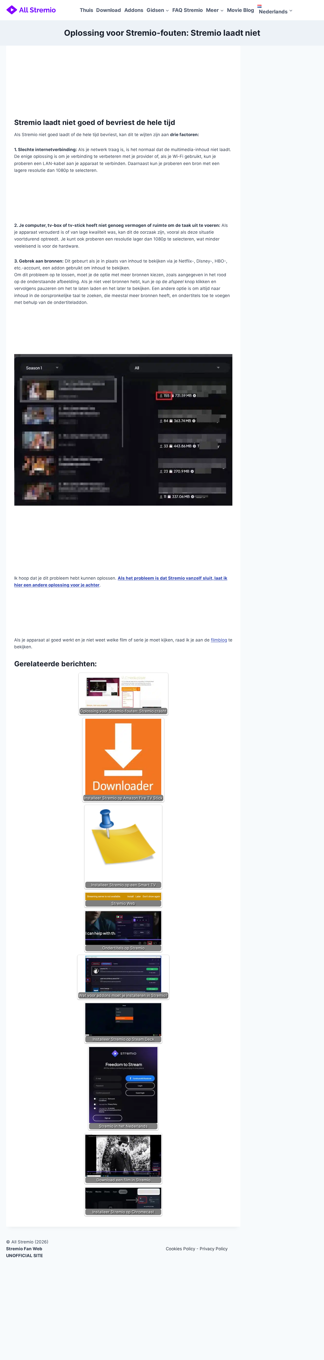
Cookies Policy (180, 1248)
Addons (133, 10)
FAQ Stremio (187, 10)
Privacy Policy (214, 1248)
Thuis (86, 10)
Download (108, 10)
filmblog (219, 639)
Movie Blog (240, 10)
